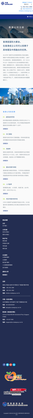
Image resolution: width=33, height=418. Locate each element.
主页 (4, 223)
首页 (11, 32)
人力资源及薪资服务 (7, 265)
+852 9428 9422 (27, 9)
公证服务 (5, 259)
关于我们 (5, 225)
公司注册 (5, 229)
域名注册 (5, 248)
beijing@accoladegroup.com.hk (13, 307)
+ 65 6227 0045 (9, 319)
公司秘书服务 (6, 257)
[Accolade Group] (7, 3)
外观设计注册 (6, 243)
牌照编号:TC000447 (27, 2)
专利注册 (5, 246)
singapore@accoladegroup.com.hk (14, 322)
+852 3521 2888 (27, 7)
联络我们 (5, 274)
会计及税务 (5, 267)
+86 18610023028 (10, 304)
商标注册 (5, 240)
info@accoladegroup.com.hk (13, 293)
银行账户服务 (6, 262)
